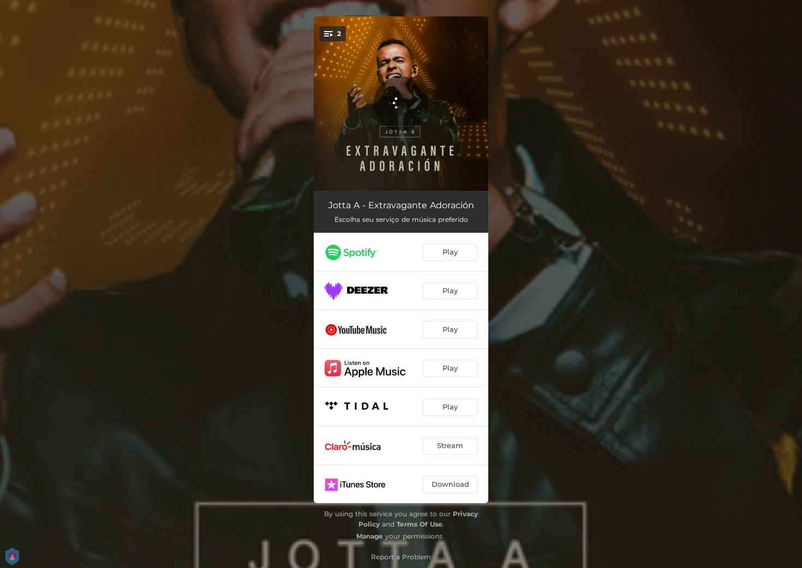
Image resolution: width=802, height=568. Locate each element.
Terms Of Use (419, 524)
